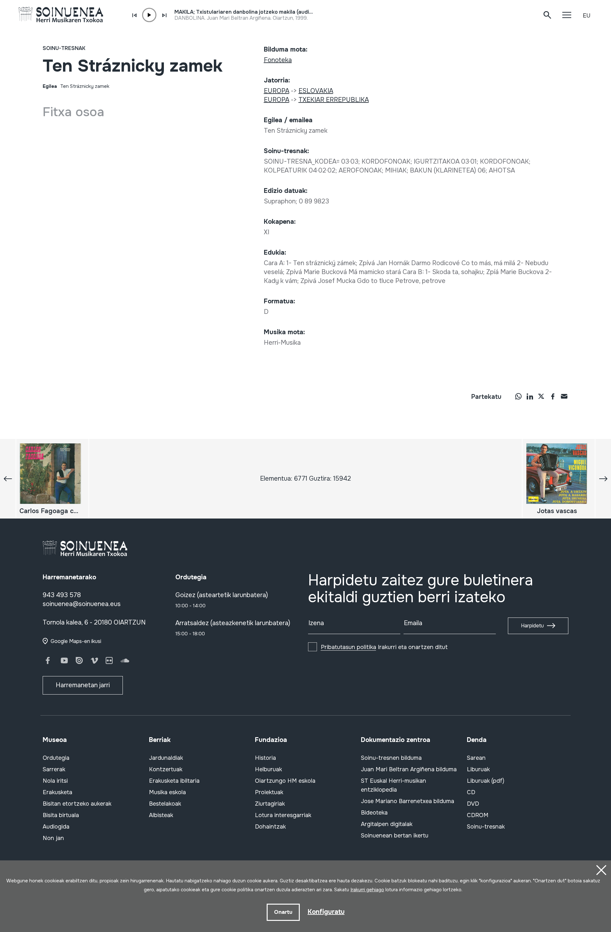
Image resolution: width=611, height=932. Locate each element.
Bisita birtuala (61, 815)
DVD (473, 803)
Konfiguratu (326, 912)
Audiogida (56, 826)
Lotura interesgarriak (283, 815)
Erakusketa (57, 792)
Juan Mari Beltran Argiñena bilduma (409, 769)
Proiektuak (269, 792)
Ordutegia (56, 757)
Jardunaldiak (166, 757)
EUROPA (276, 91)
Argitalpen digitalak (386, 824)
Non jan (53, 838)
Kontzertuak (165, 769)
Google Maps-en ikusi (76, 641)
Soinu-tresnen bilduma (391, 757)
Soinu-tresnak (64, 48)
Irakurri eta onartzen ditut (384, 647)
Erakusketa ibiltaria (174, 780)
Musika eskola (167, 792)
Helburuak (268, 769)
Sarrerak (54, 769)
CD (471, 792)
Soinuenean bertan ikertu (394, 835)
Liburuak (478, 769)
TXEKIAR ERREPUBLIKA (333, 100)
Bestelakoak (165, 803)
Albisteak (161, 815)
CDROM (477, 815)
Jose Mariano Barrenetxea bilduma (407, 801)
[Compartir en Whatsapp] (518, 396)
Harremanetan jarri (83, 685)
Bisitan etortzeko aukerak (77, 803)
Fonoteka (278, 60)
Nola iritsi (55, 780)
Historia (265, 757)
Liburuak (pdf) (485, 780)
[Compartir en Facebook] (553, 396)
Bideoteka (374, 812)
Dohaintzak (270, 826)
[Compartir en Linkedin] (530, 396)
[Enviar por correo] (564, 396)
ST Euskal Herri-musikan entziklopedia (393, 785)
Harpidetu (532, 625)
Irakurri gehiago (367, 889)
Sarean (476, 757)
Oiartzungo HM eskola (285, 780)
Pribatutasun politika (348, 647)
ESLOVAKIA (315, 91)
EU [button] (586, 15)
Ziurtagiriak (270, 803)
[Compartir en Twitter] (541, 396)
